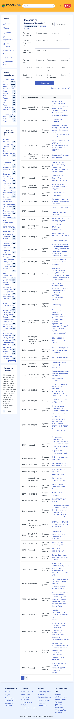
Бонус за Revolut (44, 697)
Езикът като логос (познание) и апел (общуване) (59, 365)
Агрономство (8, 144)
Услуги (7, 695)
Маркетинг (7, 310)
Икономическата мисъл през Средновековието (59, 472)
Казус (5, 119)
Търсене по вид (27, 61)
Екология (6, 197)
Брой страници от (27, 76)
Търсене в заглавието (27, 34)
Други (5, 188)
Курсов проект (8, 89)
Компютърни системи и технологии (7, 287)
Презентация (8, 114)
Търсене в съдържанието (27, 42)
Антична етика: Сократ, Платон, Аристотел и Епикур (59, 178)
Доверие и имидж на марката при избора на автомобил (60, 350)
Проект (5, 98)
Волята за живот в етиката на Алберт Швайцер (59, 262)
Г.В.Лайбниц (56, 305)
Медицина (7, 312)
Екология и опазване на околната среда (9, 201)
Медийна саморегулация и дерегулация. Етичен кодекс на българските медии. (60, 614)
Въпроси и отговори (8, 63)
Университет (52, 60)
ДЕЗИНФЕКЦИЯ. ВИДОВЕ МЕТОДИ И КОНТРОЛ (59, 340)
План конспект (8, 107)
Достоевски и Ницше (60, 357)
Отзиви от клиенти (28, 708)
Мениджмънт (8, 347)
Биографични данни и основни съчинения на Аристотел (60, 201)
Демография (7, 185)
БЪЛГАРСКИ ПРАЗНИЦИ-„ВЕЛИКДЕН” (56, 227)
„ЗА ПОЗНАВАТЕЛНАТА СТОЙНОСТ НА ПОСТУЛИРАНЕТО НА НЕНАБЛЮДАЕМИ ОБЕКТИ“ (60, 145)
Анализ (5, 116)
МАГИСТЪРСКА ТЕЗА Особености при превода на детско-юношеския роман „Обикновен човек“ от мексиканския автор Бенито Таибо (60, 599)
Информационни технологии (7, 273)
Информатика (8, 269)
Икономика (7, 215)
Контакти (8, 57)
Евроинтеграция (9, 190)
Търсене (8, 33)
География (7, 183)
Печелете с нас (8, 52)
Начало (8, 24)
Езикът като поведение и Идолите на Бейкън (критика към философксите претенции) (60, 375)
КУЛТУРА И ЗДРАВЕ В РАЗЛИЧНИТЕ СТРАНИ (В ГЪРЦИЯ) (60, 524)
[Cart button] (59, 5)
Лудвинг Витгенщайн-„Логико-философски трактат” (60, 557)
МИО (4, 354)
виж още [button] (12, 361)
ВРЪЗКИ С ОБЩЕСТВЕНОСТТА (9, 178)
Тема (5, 100)
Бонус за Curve (44, 700)
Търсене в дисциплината (28, 52)
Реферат (6, 86)
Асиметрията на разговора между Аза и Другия (60, 186)
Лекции (5, 105)
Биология (6, 174)
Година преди (50, 69)
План (5, 121)
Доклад (5, 91)
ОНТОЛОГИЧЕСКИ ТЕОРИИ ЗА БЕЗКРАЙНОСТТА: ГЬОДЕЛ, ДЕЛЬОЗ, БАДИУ (59, 667)
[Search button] (53, 6)
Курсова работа (9, 80)
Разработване (8, 40)
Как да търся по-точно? (60, 88)
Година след (27, 68)
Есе (4, 103)
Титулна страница (7, 45)
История (6, 278)
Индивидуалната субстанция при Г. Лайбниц (58, 486)
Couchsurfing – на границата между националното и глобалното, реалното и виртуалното (60, 167)
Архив (7, 28)
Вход (68, 6)
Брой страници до (52, 76)
